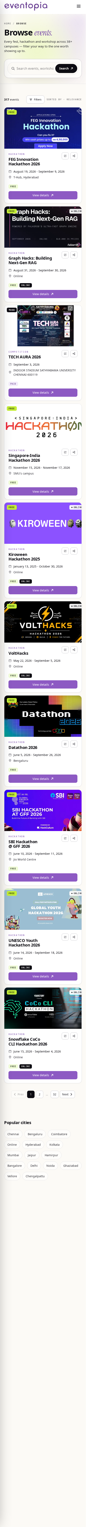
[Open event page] (65, 155)
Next (65, 1094)
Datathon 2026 (22, 747)
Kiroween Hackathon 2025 (24, 557)
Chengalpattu (35, 1176)
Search (64, 68)
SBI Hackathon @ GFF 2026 (22, 844)
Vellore (12, 1176)
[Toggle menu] (79, 6)
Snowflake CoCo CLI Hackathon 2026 (27, 1041)
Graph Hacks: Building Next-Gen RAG (30, 260)
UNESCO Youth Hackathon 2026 (24, 943)
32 (54, 1094)
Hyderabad (33, 1145)
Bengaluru (35, 1134)
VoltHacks (18, 653)
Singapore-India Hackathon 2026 (24, 458)
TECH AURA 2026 (24, 357)
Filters (37, 99)
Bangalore (14, 1166)
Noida (50, 1166)
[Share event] (73, 155)
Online (12, 1145)
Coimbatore (59, 1134)
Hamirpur (51, 1155)
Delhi (34, 1166)
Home (7, 23)
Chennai (13, 1134)
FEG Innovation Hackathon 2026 (24, 162)
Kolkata (54, 1145)
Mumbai (13, 1155)
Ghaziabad (70, 1166)
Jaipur (32, 1155)
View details (40, 195)
